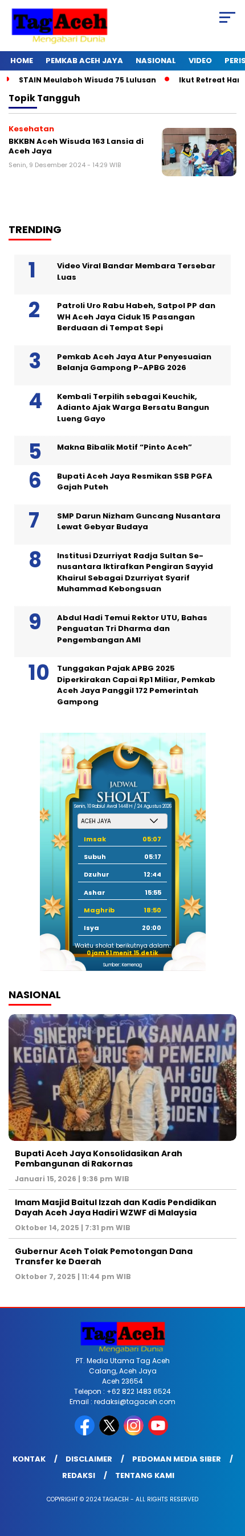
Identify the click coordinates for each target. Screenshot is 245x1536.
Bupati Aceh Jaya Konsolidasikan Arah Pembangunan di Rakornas (98, 1158)
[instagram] (135, 1433)
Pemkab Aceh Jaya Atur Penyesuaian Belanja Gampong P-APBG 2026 (134, 362)
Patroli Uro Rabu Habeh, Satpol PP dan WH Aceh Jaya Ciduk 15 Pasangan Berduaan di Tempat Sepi (136, 316)
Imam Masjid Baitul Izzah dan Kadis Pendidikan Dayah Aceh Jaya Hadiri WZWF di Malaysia (116, 1207)
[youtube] (159, 1433)
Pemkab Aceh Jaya (84, 60)
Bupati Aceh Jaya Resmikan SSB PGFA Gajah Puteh (135, 482)
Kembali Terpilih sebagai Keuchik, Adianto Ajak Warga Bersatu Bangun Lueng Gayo (133, 407)
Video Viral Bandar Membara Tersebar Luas (136, 271)
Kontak (29, 1459)
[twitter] (110, 1433)
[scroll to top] (228, 1470)
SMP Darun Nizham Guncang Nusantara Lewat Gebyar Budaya (138, 521)
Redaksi (78, 1475)
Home (21, 60)
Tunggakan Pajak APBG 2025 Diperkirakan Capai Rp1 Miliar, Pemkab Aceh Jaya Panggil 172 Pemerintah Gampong (136, 685)
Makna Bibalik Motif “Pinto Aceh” (124, 447)
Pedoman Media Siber (176, 1459)
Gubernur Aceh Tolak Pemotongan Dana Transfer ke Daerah (104, 1256)
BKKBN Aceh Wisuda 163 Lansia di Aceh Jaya (76, 146)
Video (200, 60)
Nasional (156, 60)
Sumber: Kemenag (122, 965)
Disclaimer (89, 1459)
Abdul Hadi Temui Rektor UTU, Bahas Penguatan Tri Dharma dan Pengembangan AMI (132, 628)
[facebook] (86, 1433)
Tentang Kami (144, 1475)
